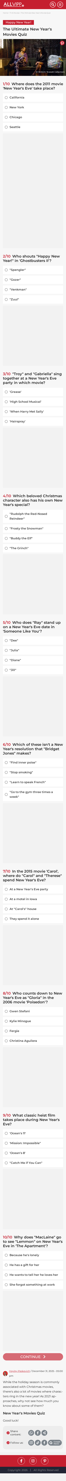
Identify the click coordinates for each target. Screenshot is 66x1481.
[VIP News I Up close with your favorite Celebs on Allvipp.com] (26, 4)
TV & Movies (14, 13)
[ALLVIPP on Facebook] (21, 1461)
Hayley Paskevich (19, 1371)
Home (5, 13)
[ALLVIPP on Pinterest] (45, 1461)
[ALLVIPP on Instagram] (33, 1461)
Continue (30, 1357)
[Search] (53, 4)
